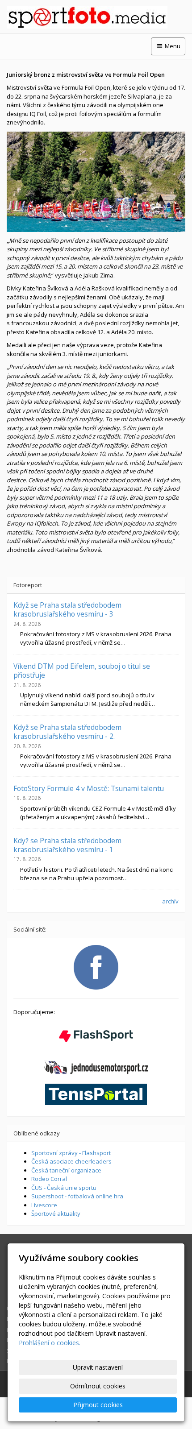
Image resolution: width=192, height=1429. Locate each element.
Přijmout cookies (98, 1404)
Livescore (44, 1205)
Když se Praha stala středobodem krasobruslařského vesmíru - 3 (67, 609)
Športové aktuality (55, 1213)
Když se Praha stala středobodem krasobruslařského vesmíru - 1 (67, 845)
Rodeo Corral (49, 1179)
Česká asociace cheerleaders (71, 1161)
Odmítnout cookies (97, 1386)
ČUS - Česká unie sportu (63, 1188)
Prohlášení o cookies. (49, 1342)
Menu (171, 46)
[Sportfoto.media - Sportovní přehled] (96, 17)
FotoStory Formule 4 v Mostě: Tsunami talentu (88, 788)
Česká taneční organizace (66, 1170)
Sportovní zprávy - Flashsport (71, 1153)
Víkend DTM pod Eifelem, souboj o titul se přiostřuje (81, 670)
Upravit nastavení (98, 1367)
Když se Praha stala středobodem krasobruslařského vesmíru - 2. (67, 731)
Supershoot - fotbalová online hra (77, 1196)
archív (170, 901)
